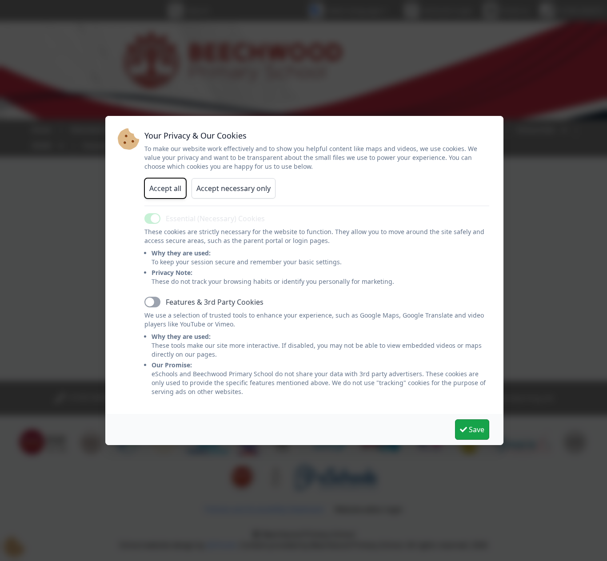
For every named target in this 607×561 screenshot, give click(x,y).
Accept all (165, 188)
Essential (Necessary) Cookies (215, 218)
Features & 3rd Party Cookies (215, 302)
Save (475, 429)
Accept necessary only (233, 188)
